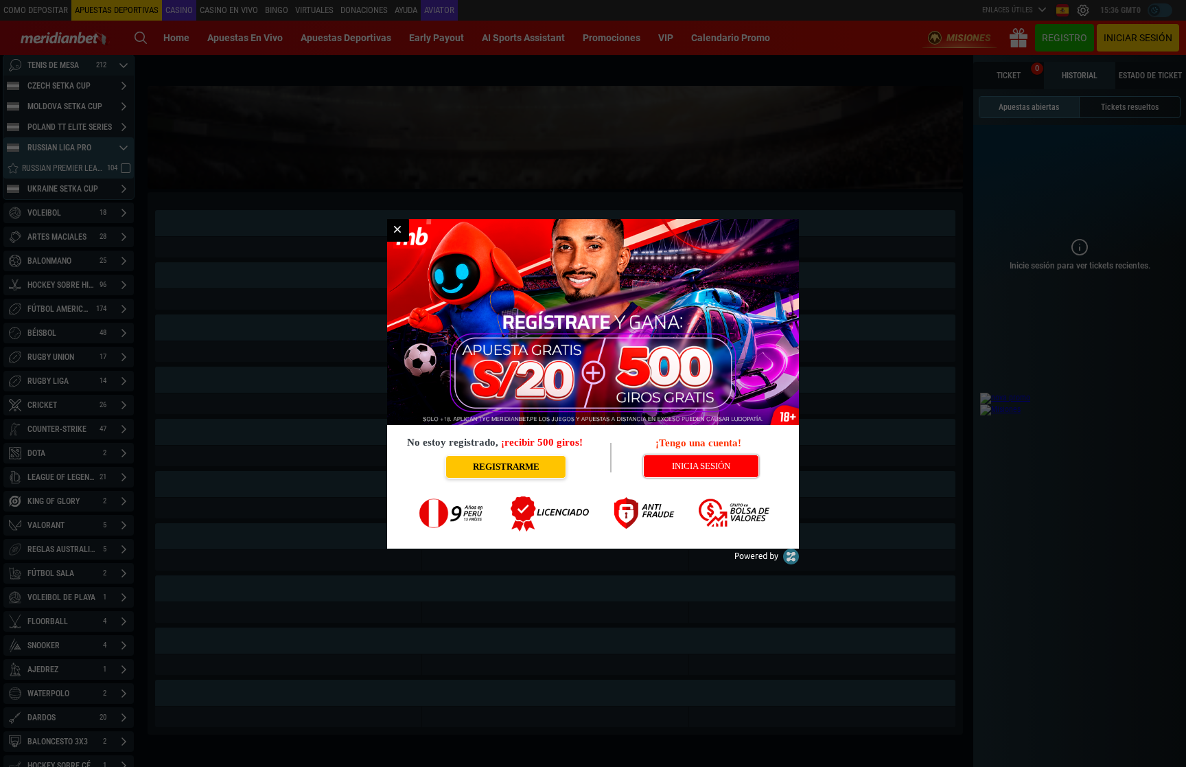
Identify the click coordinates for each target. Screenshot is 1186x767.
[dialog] (593, 384)
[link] (397, 230)
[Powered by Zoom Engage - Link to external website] (766, 561)
